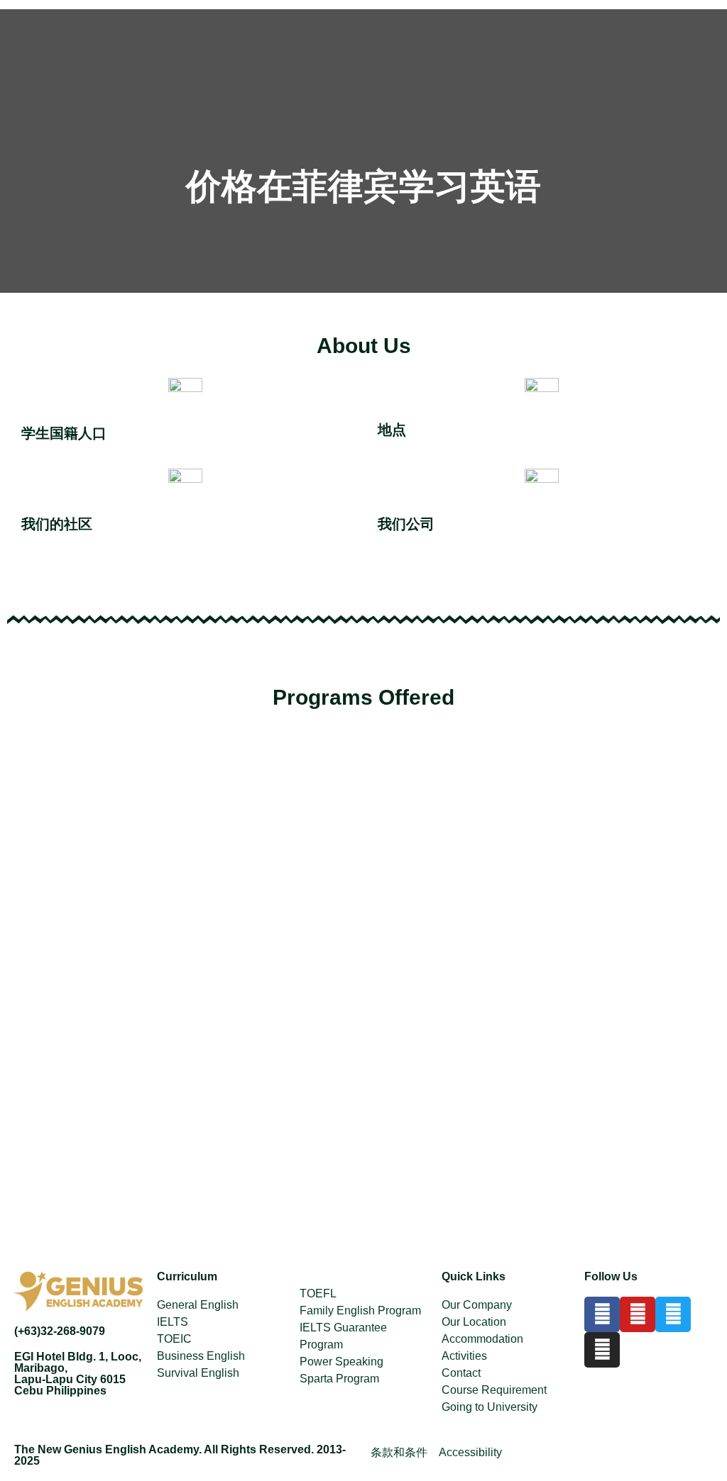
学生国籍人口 (63, 433)
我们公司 (406, 524)
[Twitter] (673, 1314)
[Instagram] (602, 1350)
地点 (392, 429)
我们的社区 (56, 524)
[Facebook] (602, 1314)
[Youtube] (637, 1314)
